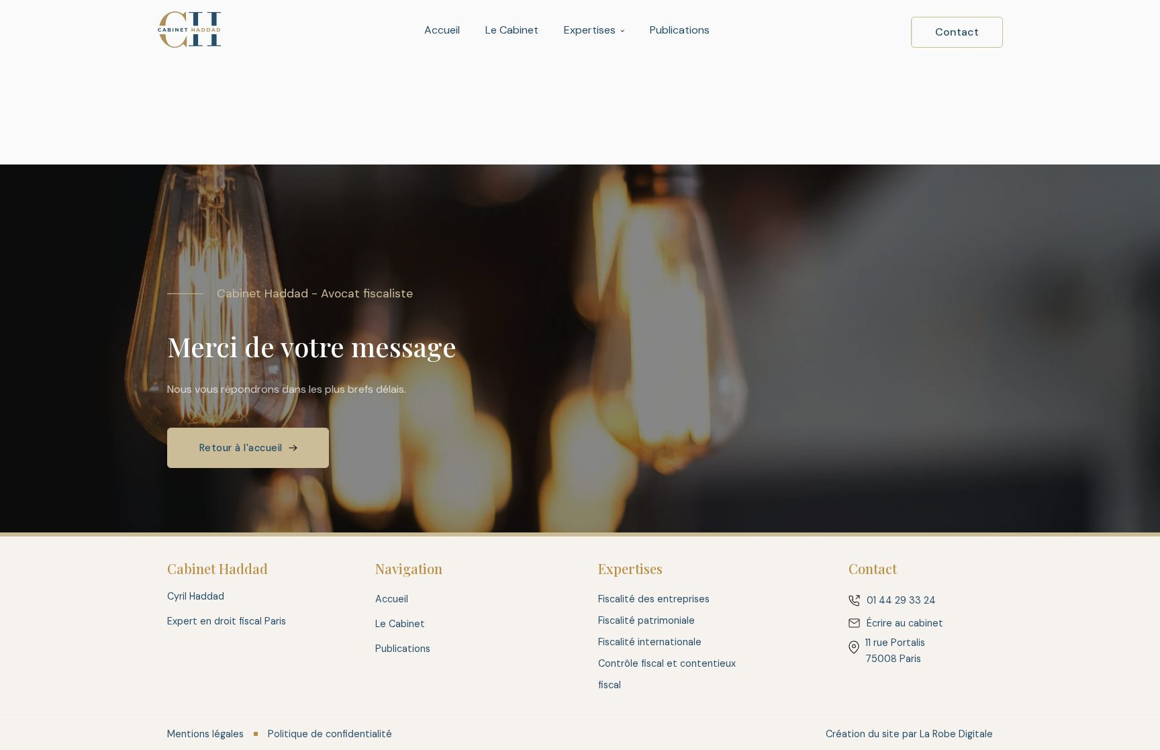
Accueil (442, 30)
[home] (189, 30)
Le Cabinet (511, 30)
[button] (594, 30)
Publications (680, 30)
